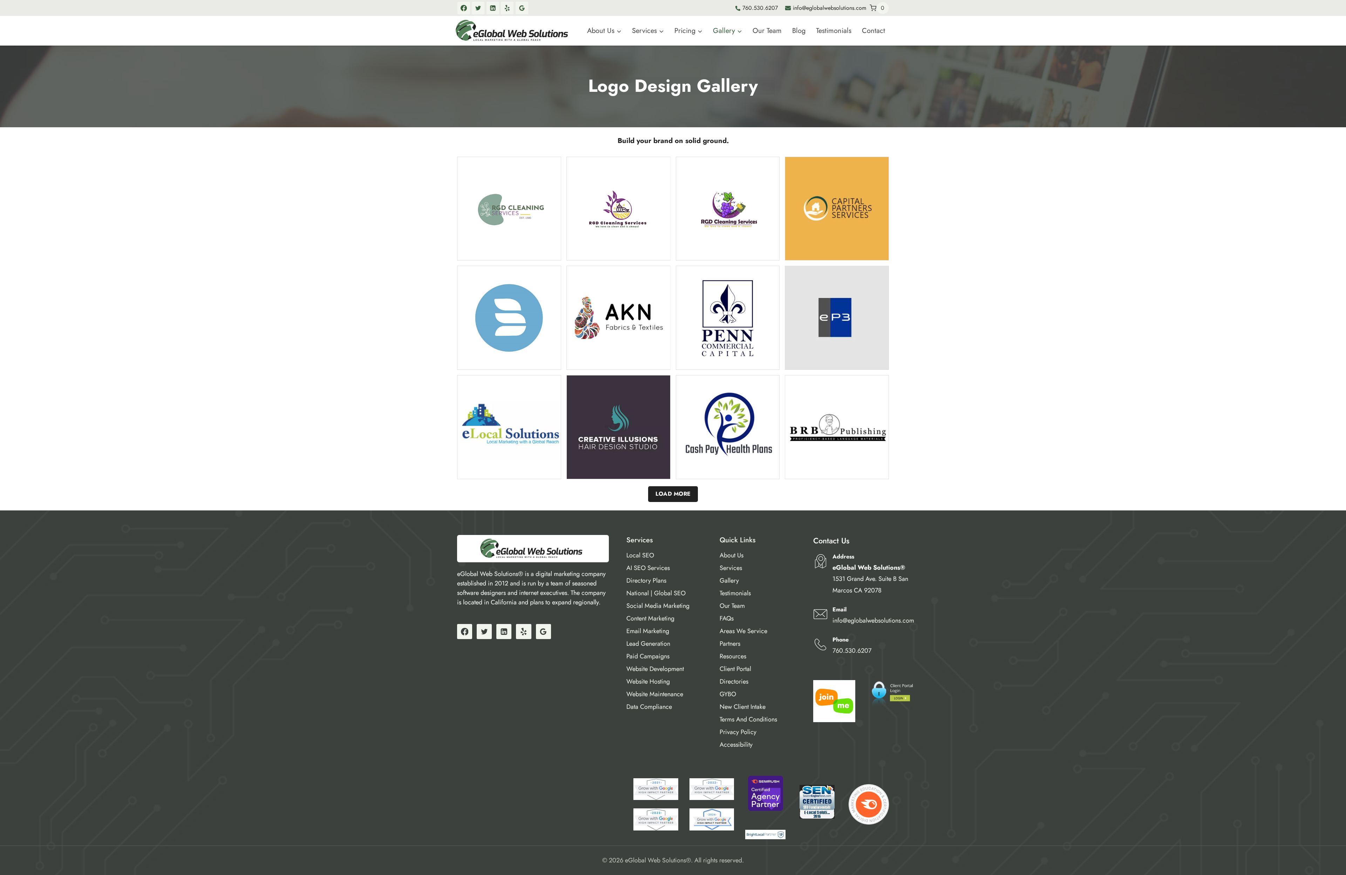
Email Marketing (647, 631)
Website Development (655, 668)
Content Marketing (650, 618)
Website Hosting (648, 681)
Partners (730, 643)
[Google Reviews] (522, 8)
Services (731, 567)
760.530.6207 (760, 8)
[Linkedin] (493, 8)
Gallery (729, 580)
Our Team (767, 31)
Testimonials (833, 31)
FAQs (727, 618)
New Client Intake (743, 706)
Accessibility (736, 744)
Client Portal (735, 668)
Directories (734, 681)
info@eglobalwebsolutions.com (829, 8)
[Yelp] (507, 8)
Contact (873, 31)
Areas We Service (743, 631)
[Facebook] (463, 8)
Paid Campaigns (647, 656)
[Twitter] (478, 8)
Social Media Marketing (657, 605)
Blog (798, 31)
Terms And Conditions (748, 719)
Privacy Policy (738, 732)
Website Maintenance (654, 694)
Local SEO (640, 555)
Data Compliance (649, 706)
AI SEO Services (648, 567)
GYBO (728, 694)
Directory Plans (646, 580)
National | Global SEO (656, 593)
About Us (731, 555)
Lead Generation (648, 643)
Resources (733, 656)
